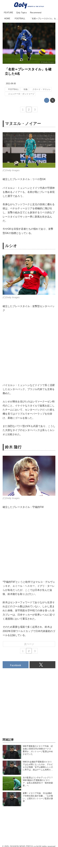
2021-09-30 (11, 83)
